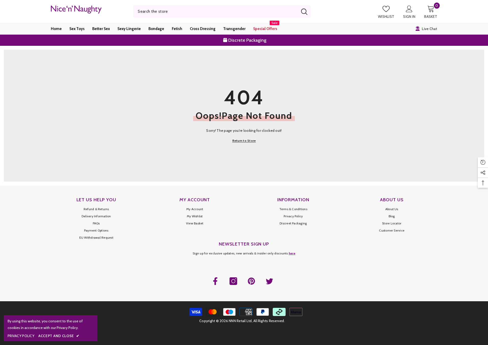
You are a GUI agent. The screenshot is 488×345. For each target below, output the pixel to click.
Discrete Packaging (246, 38)
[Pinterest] (251, 281)
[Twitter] (269, 281)
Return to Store (244, 140)
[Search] (222, 11)
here (292, 253)
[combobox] (215, 11)
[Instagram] (233, 281)
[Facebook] (215, 281)
